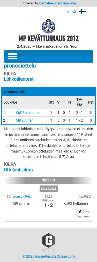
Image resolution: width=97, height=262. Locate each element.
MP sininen (24, 120)
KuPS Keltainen (28, 113)
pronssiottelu (22, 196)
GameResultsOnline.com (57, 3)
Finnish (70, 11)
